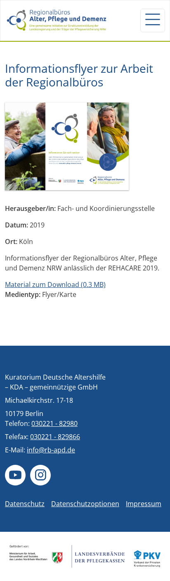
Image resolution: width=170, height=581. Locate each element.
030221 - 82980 (54, 423)
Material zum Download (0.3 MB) (55, 284)
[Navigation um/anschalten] (152, 20)
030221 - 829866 (55, 436)
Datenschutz (25, 503)
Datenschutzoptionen (85, 503)
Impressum (143, 503)
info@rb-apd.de (51, 449)
